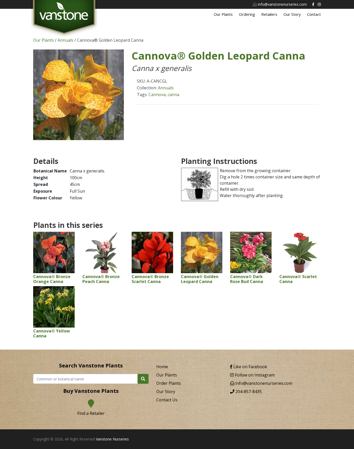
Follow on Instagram (254, 375)
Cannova (157, 94)
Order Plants (168, 383)
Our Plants (223, 14)
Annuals (65, 40)
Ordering (247, 14)
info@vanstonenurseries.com (282, 4)
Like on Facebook (249, 367)
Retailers (269, 14)
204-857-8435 (248, 391)
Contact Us (167, 400)
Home (162, 367)
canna (173, 94)
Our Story (292, 14)
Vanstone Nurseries (112, 439)
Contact (314, 14)
